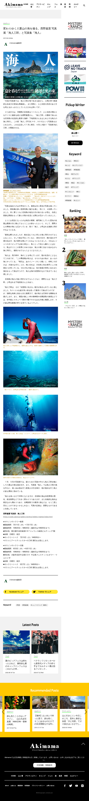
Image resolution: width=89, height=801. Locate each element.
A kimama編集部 (16, 43)
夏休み (76, 196)
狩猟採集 (25, 605)
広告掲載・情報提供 (44, 765)
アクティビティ (40, 5)
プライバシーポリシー (38, 785)
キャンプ (48, 5)
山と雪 (32, 5)
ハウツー (68, 196)
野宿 (67, 183)
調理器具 (68, 170)
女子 (67, 187)
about (7, 785)
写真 (18, 605)
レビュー (77, 200)
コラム (68, 178)
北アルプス (75, 174)
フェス (56, 5)
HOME (25, 4)
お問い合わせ (50, 785)
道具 (65, 5)
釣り (78, 191)
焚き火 (76, 161)
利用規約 (27, 785)
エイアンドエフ (77, 165)
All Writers (75, 143)
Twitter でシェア (44, 592)
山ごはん (68, 161)
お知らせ (13, 785)
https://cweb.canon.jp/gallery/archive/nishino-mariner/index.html (28, 517)
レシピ (68, 165)
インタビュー (70, 191)
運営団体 (20, 785)
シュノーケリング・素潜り (39, 605)
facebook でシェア (16, 592)
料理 (70, 5)
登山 (67, 174)
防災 (73, 183)
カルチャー (76, 5)
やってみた (81, 183)
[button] (64, 120)
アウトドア (76, 178)
